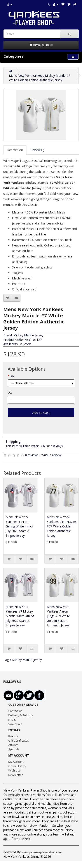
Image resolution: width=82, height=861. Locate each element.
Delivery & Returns (20, 715)
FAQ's (12, 720)
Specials (13, 749)
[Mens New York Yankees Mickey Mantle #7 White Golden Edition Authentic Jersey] (41, 115)
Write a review (51, 455)
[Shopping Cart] (69, 4)
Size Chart (15, 724)
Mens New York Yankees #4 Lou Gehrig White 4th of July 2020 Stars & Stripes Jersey (19, 526)
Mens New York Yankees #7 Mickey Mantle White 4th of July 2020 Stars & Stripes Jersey (20, 616)
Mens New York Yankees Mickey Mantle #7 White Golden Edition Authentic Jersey (39, 77)
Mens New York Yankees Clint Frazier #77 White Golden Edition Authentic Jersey (61, 526)
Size (12, 376)
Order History (17, 766)
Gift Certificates (18, 740)
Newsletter (15, 775)
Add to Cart (41, 412)
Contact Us (15, 711)
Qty (10, 392)
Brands (13, 736)
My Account (15, 762)
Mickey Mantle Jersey (28, 335)
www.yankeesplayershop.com (41, 852)
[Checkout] (75, 4)
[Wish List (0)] (63, 4)
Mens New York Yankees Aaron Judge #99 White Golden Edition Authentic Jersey (58, 616)
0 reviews (31, 455)
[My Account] (55, 4)
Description (15, 150)
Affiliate (13, 745)
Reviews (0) (38, 150)
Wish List (14, 770)
